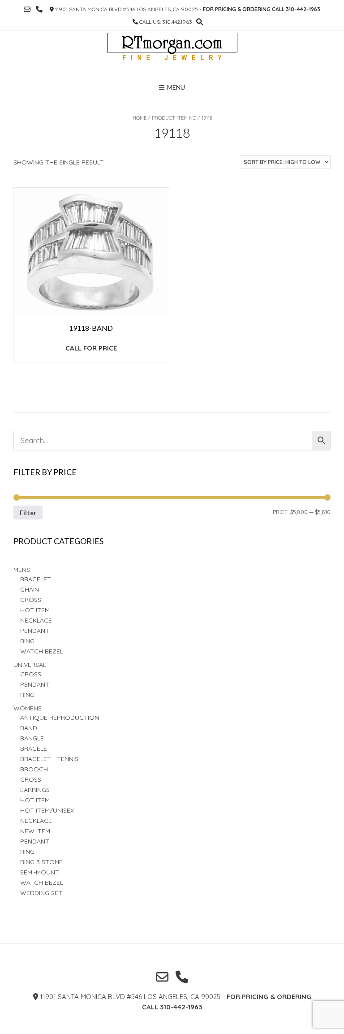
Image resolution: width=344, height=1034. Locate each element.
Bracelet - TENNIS (49, 759)
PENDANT (34, 684)
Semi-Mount (39, 872)
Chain (29, 589)
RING (27, 641)
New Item (35, 831)
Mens (21, 570)
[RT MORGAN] (172, 54)
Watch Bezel (41, 651)
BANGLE (32, 738)
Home (139, 118)
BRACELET (35, 579)
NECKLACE (36, 821)
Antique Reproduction (59, 718)
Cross (30, 600)
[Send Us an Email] (27, 9)
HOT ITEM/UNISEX (47, 810)
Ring (27, 695)
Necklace (36, 620)
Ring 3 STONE (41, 862)
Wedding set (41, 893)
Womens (27, 708)
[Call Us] (39, 9)
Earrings (35, 790)
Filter (28, 512)
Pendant (34, 631)
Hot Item (35, 610)
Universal (29, 665)
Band (28, 728)
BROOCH (34, 769)
